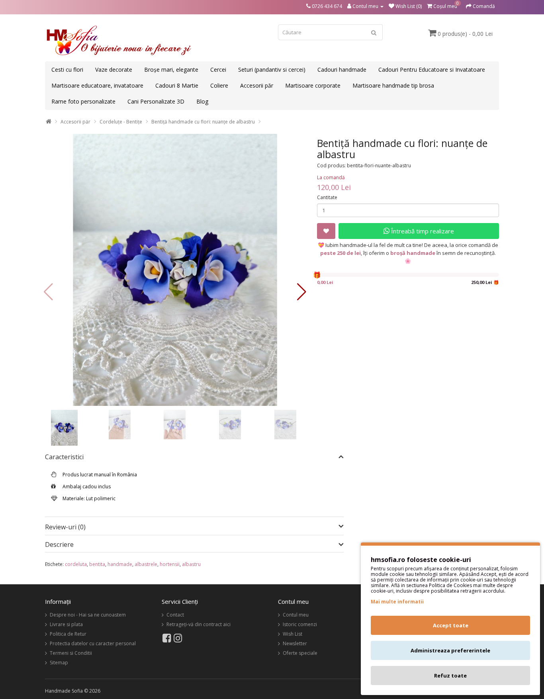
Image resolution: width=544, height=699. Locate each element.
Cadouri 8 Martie (176, 85)
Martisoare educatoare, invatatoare (97, 85)
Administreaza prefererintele (450, 650)
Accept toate (450, 625)
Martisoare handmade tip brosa (393, 85)
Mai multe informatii (397, 601)
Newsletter (295, 643)
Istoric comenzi (300, 624)
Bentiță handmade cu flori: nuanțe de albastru (203, 121)
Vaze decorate (113, 69)
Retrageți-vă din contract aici (198, 624)
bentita (97, 564)
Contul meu (296, 614)
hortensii (170, 564)
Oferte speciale (300, 653)
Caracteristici (64, 457)
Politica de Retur (68, 633)
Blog (202, 101)
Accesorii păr (256, 85)
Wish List (292, 633)
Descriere (59, 544)
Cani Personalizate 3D (155, 101)
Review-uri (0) (65, 527)
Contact (175, 614)
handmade (120, 564)
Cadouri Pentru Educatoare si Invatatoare (431, 69)
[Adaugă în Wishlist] (326, 231)
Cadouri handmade (341, 69)
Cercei (218, 69)
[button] (301, 292)
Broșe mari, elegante (171, 69)
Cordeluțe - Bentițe (121, 121)
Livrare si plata (66, 624)
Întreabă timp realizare (421, 231)
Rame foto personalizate (83, 101)
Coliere (219, 85)
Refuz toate (450, 675)
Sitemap (59, 662)
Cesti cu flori (67, 69)
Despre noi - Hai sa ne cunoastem (88, 614)
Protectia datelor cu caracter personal (93, 643)
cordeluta (76, 564)
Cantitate (327, 197)
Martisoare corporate (312, 85)
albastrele (146, 564)
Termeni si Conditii (71, 653)
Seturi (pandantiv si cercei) (271, 69)
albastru (191, 564)
